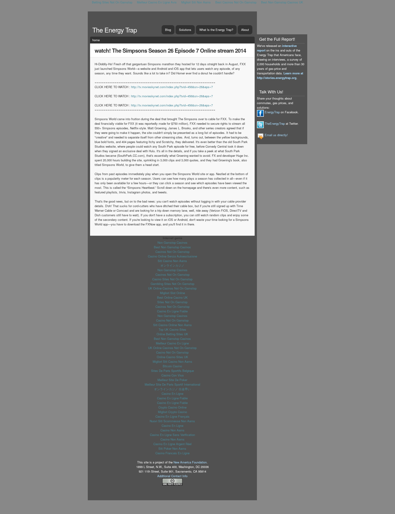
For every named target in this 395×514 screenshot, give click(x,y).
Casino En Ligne (172, 393)
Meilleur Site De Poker (172, 380)
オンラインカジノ (172, 265)
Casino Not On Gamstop (172, 320)
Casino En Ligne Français (172, 416)
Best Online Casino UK (172, 297)
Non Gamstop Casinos (172, 242)
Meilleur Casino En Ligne (172, 343)
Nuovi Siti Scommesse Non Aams (172, 421)
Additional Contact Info (172, 476)
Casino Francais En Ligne (172, 453)
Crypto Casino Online (172, 407)
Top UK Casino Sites (172, 329)
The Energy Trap (114, 29)
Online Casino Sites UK (172, 357)
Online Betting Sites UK (172, 334)
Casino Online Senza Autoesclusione (172, 256)
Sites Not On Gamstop (172, 302)
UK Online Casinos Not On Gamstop (172, 288)
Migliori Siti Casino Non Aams (172, 361)
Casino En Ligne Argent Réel (172, 444)
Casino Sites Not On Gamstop (172, 279)
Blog (168, 29)
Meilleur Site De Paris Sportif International (172, 384)
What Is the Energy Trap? (216, 29)
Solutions (185, 29)
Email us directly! (276, 135)
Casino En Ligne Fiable (172, 311)
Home (96, 40)
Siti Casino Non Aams (172, 261)
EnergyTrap (272, 112)
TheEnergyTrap (275, 123)
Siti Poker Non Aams (172, 448)
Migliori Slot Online (172, 293)
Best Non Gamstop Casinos (172, 247)
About (245, 29)
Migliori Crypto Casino (172, 412)
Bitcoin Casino (172, 366)
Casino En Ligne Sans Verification (172, 435)
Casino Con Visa (172, 375)
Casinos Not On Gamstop (172, 251)
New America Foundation (190, 462)
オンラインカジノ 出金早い (172, 389)
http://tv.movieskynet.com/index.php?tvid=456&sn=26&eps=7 (172, 87)
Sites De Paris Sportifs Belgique (172, 370)
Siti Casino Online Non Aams (172, 325)
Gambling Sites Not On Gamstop (172, 283)
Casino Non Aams (172, 430)
